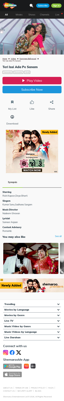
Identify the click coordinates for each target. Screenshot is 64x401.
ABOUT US (7, 388)
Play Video (34, 80)
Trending (9, 304)
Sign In (56, 5)
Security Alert (24, 391)
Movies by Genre (14, 315)
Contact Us (9, 391)
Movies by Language (16, 309)
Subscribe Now (32, 89)
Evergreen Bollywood (28, 59)
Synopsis (12, 182)
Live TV (8, 320)
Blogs (38, 391)
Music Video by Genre (17, 326)
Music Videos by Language (20, 331)
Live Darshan (12, 337)
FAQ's (51, 388)
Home (4, 59)
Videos (13, 59)
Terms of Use (21, 388)
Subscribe (42, 5)
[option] (30, 259)
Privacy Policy (38, 388)
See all (58, 236)
